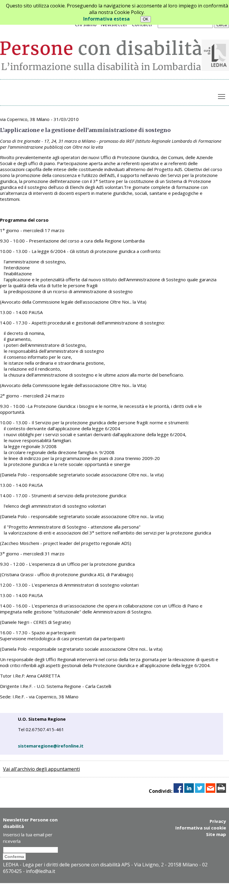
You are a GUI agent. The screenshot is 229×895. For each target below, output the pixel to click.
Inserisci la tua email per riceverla (27, 838)
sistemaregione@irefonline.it (50, 746)
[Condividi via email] (210, 791)
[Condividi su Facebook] (178, 791)
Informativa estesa (106, 18)
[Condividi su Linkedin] (189, 791)
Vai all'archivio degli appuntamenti (41, 769)
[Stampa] (221, 791)
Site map (216, 834)
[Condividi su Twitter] (200, 791)
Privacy (218, 821)
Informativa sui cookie (200, 828)
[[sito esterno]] (215, 69)
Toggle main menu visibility (221, 96)
